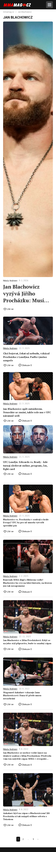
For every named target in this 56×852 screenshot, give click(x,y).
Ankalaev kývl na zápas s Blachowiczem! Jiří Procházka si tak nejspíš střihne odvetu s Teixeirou (26, 816)
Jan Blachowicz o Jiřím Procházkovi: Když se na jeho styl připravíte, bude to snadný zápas (27, 642)
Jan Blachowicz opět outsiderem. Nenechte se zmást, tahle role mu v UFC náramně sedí (27, 412)
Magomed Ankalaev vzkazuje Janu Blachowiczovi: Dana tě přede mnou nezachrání (22, 695)
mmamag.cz (8, 12)
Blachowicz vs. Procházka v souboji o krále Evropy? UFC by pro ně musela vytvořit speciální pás (26, 522)
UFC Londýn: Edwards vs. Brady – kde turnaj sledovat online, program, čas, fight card (25, 465)
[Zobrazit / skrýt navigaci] (49, 4)
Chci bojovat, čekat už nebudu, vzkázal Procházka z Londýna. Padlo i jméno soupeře (26, 357)
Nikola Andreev (10, 348)
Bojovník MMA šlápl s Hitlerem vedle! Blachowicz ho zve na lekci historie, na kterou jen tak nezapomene (27, 582)
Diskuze (26, 365)
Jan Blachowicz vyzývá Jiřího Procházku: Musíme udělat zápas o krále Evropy (27, 293)
